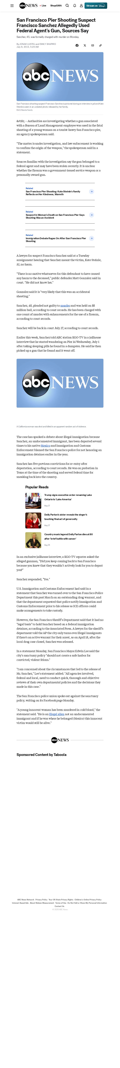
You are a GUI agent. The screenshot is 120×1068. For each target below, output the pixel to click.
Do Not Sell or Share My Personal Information (87, 903)
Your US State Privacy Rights (61, 899)
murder (65, 305)
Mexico (45, 445)
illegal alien (56, 714)
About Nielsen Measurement (42, 903)
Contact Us (59, 906)
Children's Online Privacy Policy (88, 899)
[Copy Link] (100, 45)
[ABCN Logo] (28, 5)
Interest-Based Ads (20, 903)
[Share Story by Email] (93, 45)
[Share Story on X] (85, 45)
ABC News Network (25, 899)
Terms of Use (60, 903)
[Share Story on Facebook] (77, 45)
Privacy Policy (41, 899)
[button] (12, 5)
